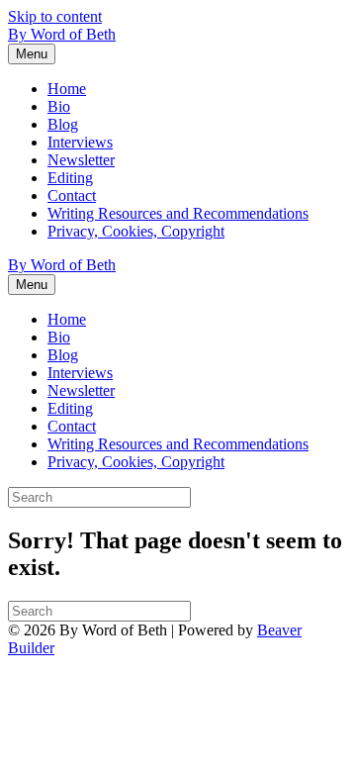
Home (66, 88)
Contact (71, 195)
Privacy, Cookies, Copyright (135, 231)
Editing (70, 177)
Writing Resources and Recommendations (178, 213)
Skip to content (55, 16)
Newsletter (81, 159)
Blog (62, 124)
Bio (58, 106)
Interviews (80, 142)
